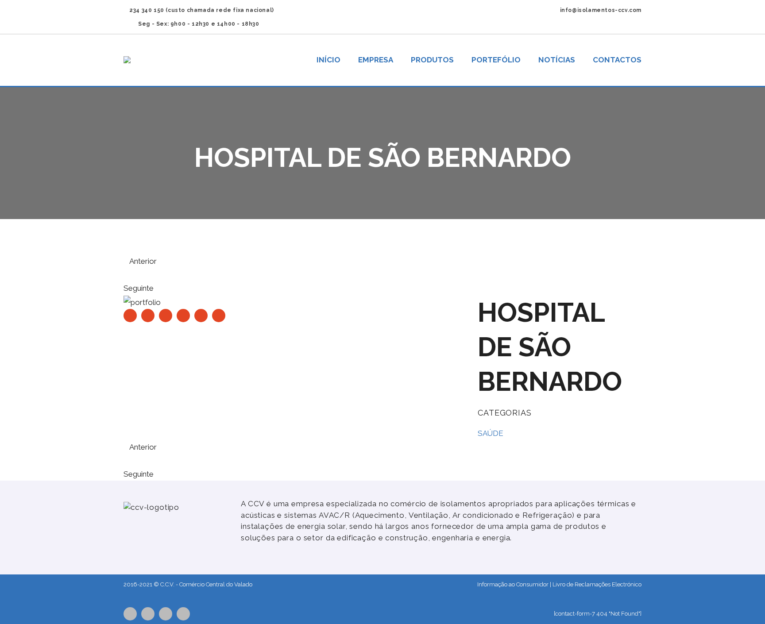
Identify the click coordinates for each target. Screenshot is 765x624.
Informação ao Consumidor (513, 584)
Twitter (130, 613)
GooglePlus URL (183, 613)
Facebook (148, 613)
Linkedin (165, 613)
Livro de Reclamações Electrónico (596, 584)
